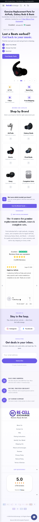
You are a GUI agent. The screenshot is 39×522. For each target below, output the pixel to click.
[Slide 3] (21, 80)
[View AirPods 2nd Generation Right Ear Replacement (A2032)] (30, 299)
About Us (19, 425)
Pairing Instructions (19, 436)
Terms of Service (20, 462)
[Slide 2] (17, 80)
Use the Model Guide (18, 206)
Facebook (28, 329)
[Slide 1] (14, 80)
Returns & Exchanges (19, 448)
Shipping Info (19, 444)
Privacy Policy (19, 455)
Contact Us (19, 429)
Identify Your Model (19, 440)
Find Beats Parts (11, 56)
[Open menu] (3, 5)
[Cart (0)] (28, 5)
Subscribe (19, 361)
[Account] (24, 5)
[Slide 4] (24, 80)
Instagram (13, 329)
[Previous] (2, 285)
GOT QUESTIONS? (19, 469)
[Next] (36, 285)
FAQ (19, 433)
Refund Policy (19, 459)
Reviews (19, 451)
